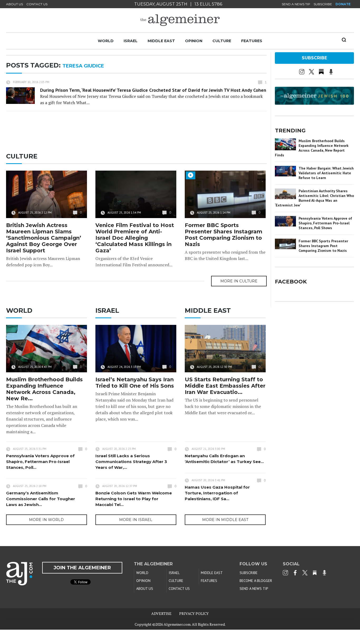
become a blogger (256, 580)
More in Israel (135, 519)
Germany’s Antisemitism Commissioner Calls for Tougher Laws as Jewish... (40, 498)
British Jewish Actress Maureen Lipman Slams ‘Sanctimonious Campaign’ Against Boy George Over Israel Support (43, 238)
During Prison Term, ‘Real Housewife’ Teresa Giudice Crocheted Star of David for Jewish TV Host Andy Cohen (153, 90)
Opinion (193, 40)
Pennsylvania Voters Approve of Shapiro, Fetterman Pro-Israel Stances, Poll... (40, 461)
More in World (46, 519)
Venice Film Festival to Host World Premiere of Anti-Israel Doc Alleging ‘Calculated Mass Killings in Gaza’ (134, 238)
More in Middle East (225, 519)
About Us (14, 4)
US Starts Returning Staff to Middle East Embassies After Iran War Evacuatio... (225, 385)
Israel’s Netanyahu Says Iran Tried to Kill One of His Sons (134, 382)
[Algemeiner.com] (180, 20)
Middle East (161, 40)
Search (344, 40)
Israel (131, 40)
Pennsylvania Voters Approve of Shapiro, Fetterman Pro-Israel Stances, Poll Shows (325, 223)
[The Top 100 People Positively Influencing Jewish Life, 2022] (314, 103)
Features (251, 40)
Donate (343, 4)
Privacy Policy (194, 613)
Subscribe (323, 4)
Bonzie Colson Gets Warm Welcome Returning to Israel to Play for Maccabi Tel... (133, 498)
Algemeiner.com (177, 624)
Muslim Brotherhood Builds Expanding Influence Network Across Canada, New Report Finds (311, 147)
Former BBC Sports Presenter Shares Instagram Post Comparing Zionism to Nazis (223, 234)
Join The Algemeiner (82, 568)
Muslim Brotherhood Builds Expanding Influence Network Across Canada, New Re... (44, 389)
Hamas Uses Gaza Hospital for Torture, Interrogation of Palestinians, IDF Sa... (217, 493)
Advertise (161, 613)
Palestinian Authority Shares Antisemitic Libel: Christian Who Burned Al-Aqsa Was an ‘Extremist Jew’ (314, 198)
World (106, 40)
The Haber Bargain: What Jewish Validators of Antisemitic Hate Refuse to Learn (326, 173)
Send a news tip (296, 4)
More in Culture (238, 281)
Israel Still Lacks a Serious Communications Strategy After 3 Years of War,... (131, 461)
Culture (221, 40)
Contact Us (36, 4)
